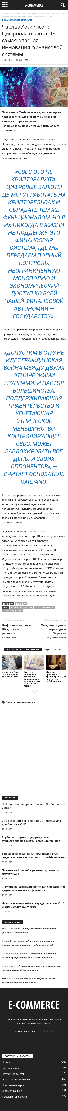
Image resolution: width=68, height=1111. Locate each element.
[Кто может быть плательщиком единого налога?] (12, 662)
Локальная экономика (14, 1096)
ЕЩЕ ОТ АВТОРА (52, 649)
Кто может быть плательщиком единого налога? (10, 674)
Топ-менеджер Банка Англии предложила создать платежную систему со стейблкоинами (34, 855)
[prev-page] (32, 692)
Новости (26, 20)
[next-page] (36, 692)
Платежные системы (14, 1073)
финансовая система (21, 607)
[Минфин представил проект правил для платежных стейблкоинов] (56, 662)
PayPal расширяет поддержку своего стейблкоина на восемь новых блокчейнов (31, 839)
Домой (5, 13)
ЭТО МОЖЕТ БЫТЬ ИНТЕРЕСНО (23, 649)
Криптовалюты (19, 13)
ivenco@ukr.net (45, 1031)
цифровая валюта (44, 607)
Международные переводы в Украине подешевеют (53, 631)
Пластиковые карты (13, 1085)
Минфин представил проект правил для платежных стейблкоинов (56, 677)
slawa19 (6, 979)
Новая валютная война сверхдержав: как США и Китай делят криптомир (33, 905)
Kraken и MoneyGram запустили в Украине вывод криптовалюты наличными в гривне (32, 679)
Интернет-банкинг (12, 1091)
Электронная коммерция (16, 1079)
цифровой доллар (13, 611)
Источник (21, 604)
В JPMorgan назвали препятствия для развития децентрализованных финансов (33, 888)
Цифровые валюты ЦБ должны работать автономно (16, 631)
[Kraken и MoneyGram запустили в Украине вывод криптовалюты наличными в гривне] (34, 662)
